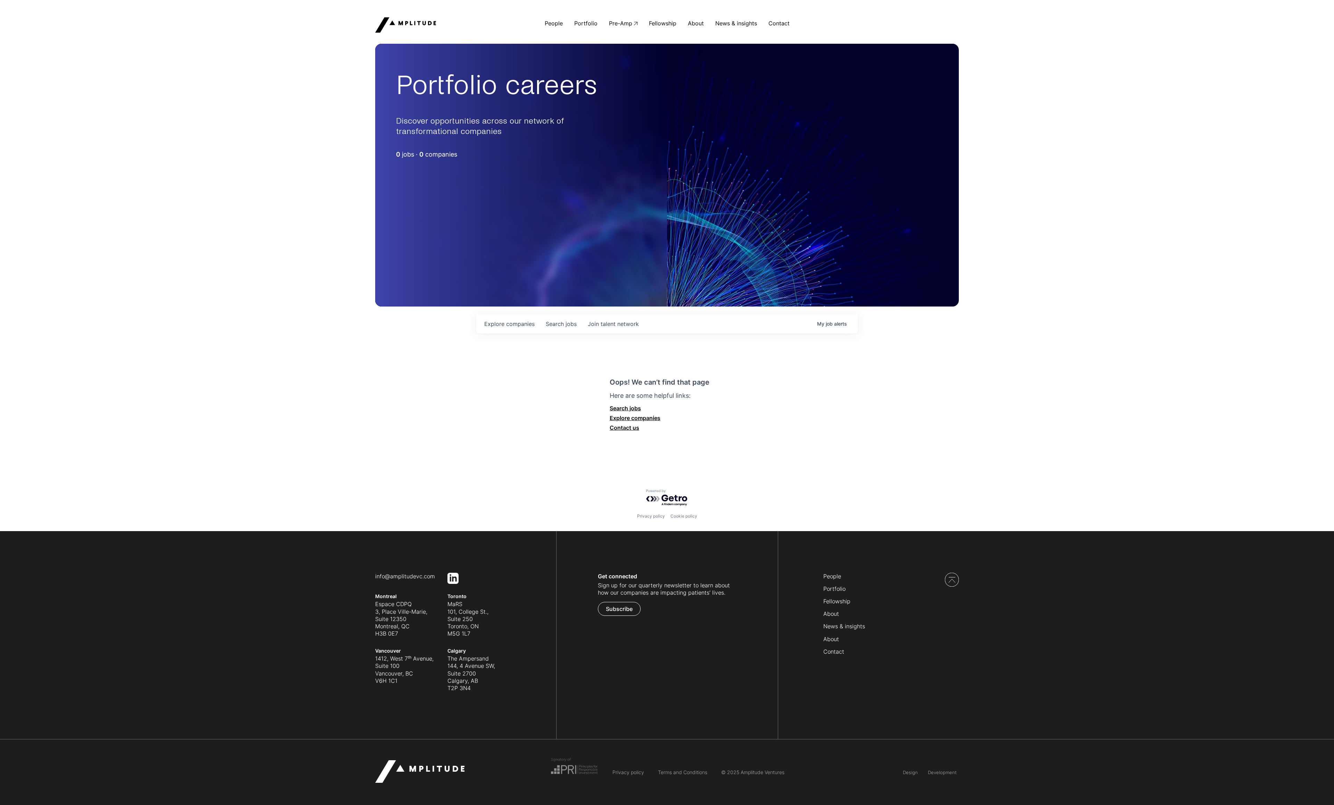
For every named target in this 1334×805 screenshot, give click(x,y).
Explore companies (635, 417)
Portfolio (586, 23)
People (554, 23)
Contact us (624, 427)
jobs (561, 323)
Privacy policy (651, 516)
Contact (779, 23)
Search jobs (625, 408)
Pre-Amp (620, 23)
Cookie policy (683, 516)
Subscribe (619, 608)
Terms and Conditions (682, 772)
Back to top (952, 580)
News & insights (736, 23)
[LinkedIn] (453, 581)
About (696, 23)
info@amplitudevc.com (405, 576)
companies (509, 323)
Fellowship (662, 23)
